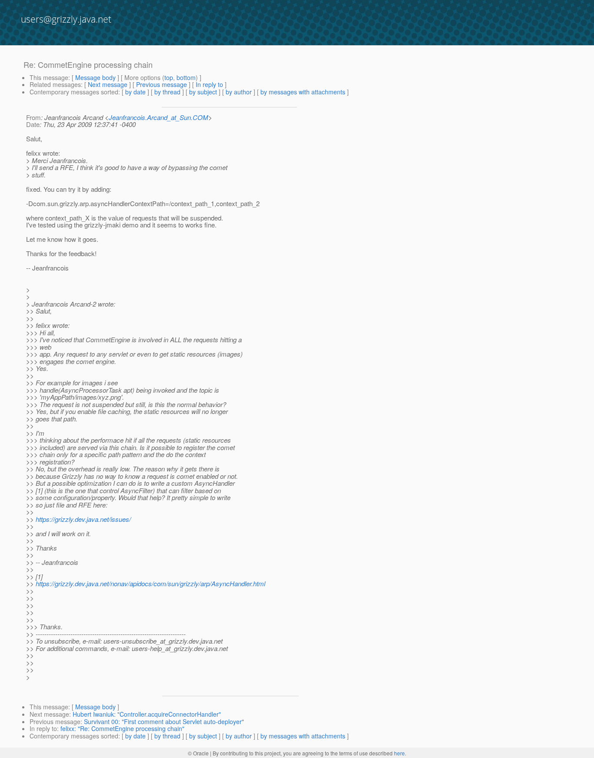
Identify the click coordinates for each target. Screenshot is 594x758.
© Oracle (198, 753)
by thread (167, 91)
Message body (95, 77)
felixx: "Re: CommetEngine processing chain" (122, 728)
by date (135, 91)
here (399, 753)
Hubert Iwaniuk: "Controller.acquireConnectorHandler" (147, 714)
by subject (203, 91)
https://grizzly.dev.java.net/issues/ (83, 519)
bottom (186, 77)
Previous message (161, 84)
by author (239, 91)
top (168, 77)
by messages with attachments (302, 91)
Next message (107, 84)
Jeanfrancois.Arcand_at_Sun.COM (158, 117)
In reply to (209, 84)
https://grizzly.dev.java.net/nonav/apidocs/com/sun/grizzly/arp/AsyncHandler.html (150, 583)
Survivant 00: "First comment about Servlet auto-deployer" (164, 721)
